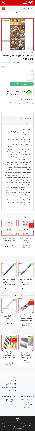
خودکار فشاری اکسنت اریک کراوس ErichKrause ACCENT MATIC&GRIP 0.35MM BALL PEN (9, 355)
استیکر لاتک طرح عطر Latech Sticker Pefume (26, 240)
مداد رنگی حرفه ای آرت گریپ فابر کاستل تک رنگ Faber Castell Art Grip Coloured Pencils (9, 281)
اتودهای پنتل (26, 170)
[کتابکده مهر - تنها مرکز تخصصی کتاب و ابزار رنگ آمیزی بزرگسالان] (17, 419)
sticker (27, 103)
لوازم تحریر (26, 53)
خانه (32, 53)
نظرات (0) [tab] (29, 123)
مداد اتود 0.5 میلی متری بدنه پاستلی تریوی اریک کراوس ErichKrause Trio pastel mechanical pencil (26, 356)
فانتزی (14, 103)
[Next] (1, 236)
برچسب (19, 103)
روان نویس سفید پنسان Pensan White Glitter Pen (9, 316)
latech (23, 103)
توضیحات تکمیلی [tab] (26, 119)
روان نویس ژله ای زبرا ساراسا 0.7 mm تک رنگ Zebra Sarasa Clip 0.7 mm (26, 281)
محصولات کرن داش (24, 172)
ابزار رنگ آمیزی (5, 423)
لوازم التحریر (23, 423)
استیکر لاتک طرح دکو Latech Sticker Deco (9, 239)
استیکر (18, 53)
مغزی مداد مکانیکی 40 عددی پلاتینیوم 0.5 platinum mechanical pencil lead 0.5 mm (26, 317)
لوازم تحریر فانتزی (19, 177)
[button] (9, 2)
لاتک (11, 103)
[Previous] (33, 236)
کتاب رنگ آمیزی (15, 423)
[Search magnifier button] (3, 8)
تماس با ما (30, 423)
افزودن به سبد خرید (21, 84)
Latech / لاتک (26, 100)
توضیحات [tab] (29, 114)
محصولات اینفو (20, 187)
